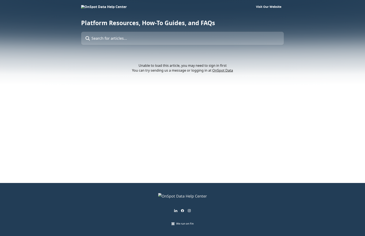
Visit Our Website (268, 6)
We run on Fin (185, 223)
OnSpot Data (222, 70)
